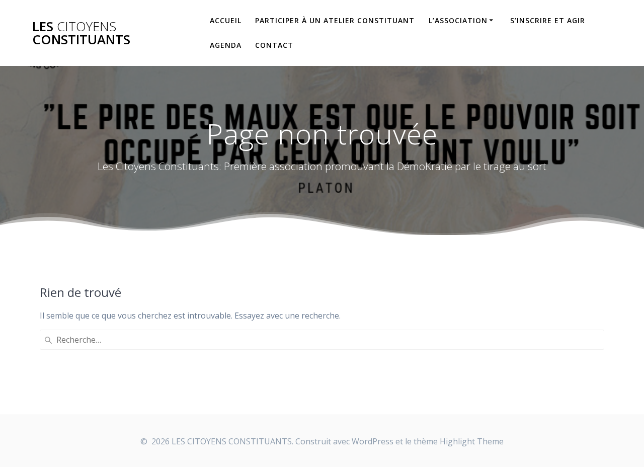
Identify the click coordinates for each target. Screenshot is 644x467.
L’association (458, 20)
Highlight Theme (472, 441)
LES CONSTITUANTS (81, 33)
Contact (274, 45)
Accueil (226, 20)
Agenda (226, 45)
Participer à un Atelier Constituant (335, 20)
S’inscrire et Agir (547, 20)
